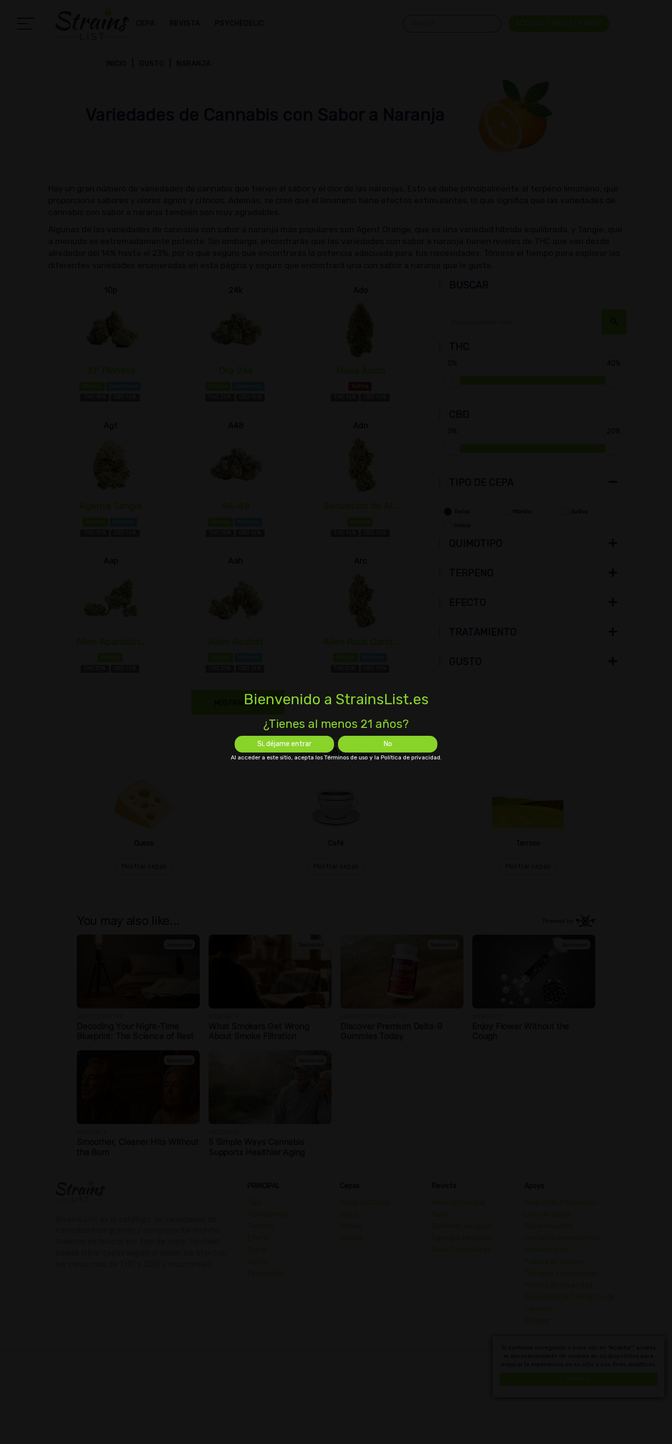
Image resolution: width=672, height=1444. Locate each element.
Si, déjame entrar (284, 744)
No (388, 744)
